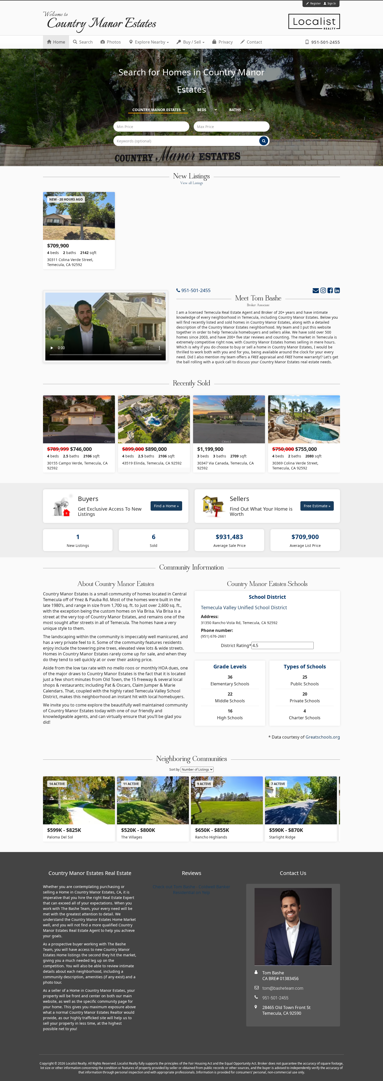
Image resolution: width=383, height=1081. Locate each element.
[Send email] (316, 290)
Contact (254, 42)
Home (58, 42)
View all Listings (191, 183)
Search (85, 42)
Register (316, 3)
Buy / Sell (192, 42)
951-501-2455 (325, 42)
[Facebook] (330, 290)
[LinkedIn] (337, 290)
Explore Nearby (150, 42)
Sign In (331, 3)
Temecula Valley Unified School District (244, 607)
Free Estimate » (317, 505)
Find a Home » (166, 505)
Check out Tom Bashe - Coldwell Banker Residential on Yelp (191, 889)
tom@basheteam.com (282, 988)
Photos (113, 42)
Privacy (225, 42)
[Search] (263, 140)
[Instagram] (323, 290)
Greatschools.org (323, 737)
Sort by (174, 769)
